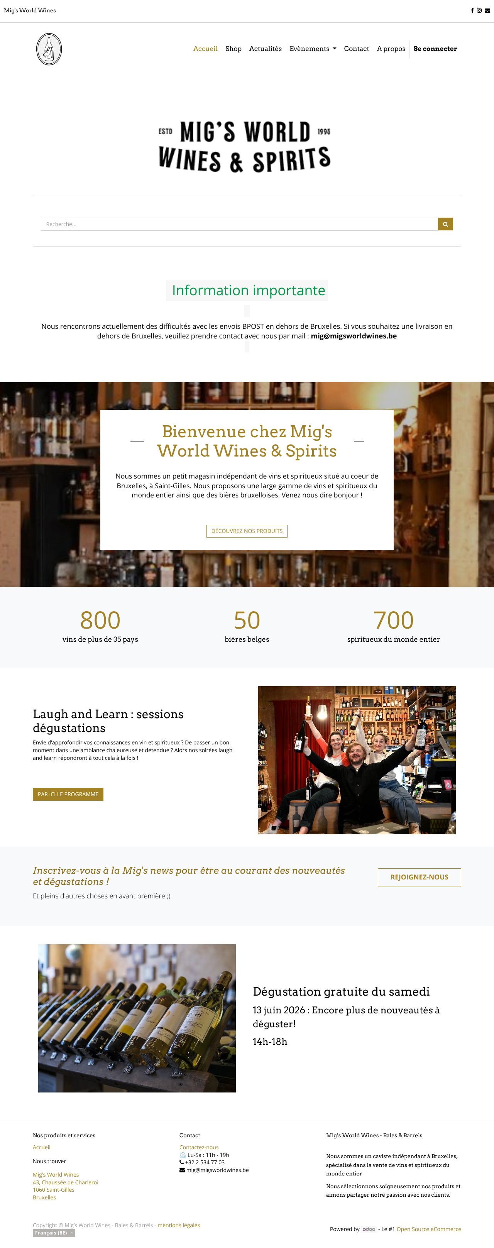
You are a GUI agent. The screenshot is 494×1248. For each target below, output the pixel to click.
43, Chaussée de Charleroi (65, 1182)
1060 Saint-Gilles (53, 1190)
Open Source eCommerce (429, 1229)
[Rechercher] (445, 224)
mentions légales (178, 1225)
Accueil (42, 1147)
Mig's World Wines (56, 1175)
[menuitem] (205, 49)
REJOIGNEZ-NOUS (419, 877)
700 (393, 620)
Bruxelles (44, 1197)
